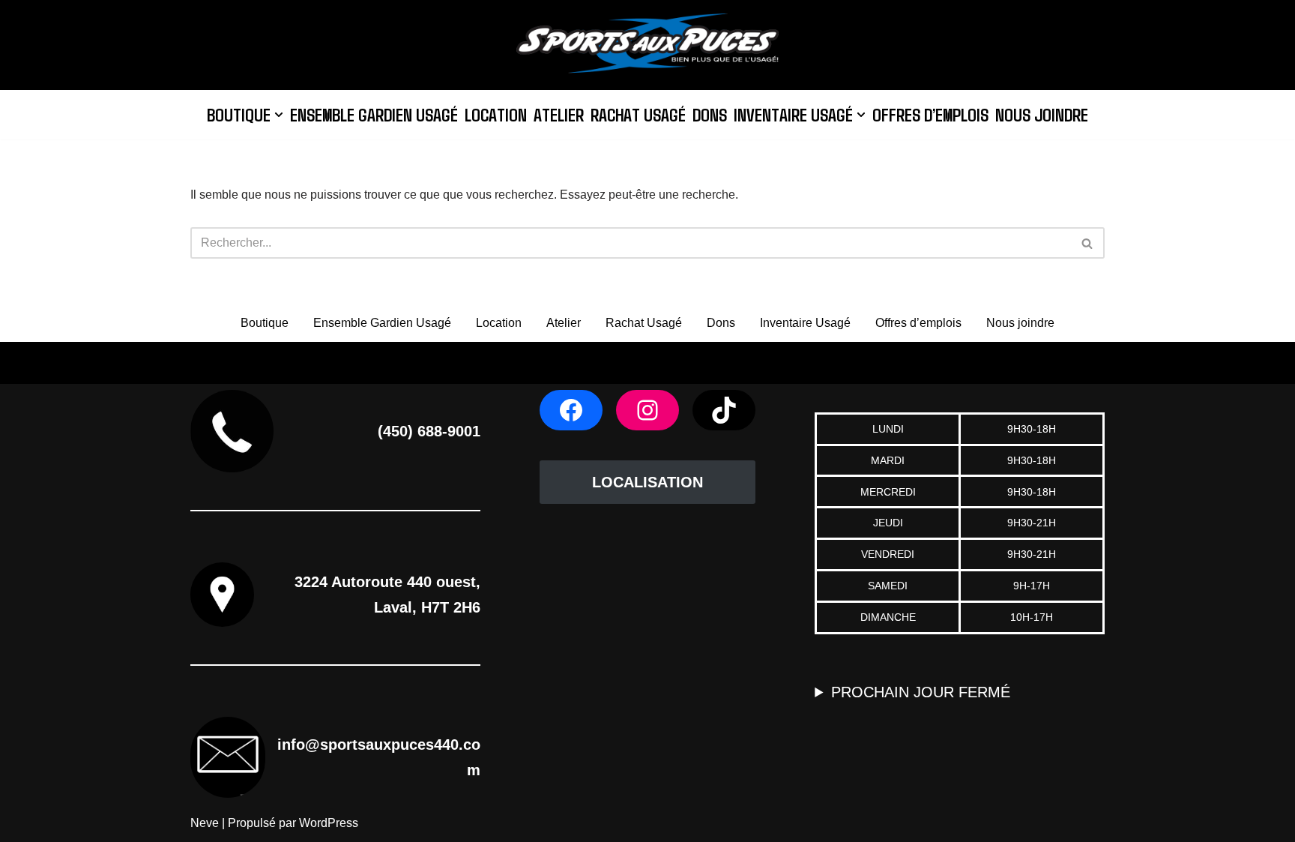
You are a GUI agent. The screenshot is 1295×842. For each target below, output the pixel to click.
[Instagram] (647, 410)
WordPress (328, 823)
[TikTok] (723, 410)
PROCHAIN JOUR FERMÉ (920, 692)
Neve (204, 823)
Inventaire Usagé (805, 322)
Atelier (559, 114)
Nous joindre (1041, 114)
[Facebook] (571, 410)
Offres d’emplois (930, 114)
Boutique (265, 322)
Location (496, 114)
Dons (709, 114)
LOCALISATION (647, 482)
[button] (278, 114)
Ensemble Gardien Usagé (374, 114)
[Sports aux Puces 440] (647, 44)
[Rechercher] (1088, 243)
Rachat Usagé (638, 114)
